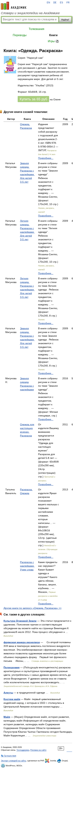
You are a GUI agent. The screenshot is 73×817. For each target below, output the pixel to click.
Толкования (36, 28)
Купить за (33, 99)
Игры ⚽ (53, 41)
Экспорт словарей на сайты (13, 761)
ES (61, 2)
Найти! (65, 19)
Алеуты (8, 692)
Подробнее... (45, 158)
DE (55, 2)
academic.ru (13, 6)
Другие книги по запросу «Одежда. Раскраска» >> (32, 608)
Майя (7, 716)
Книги (53, 35)
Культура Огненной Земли (20, 620)
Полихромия (11, 667)
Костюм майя (12, 699)
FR (67, 2)
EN (48, 2)
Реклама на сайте (38, 750)
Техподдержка (22, 750)
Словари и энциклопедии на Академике (30, 13)
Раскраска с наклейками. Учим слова (27, 566)
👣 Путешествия (8, 756)
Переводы (20, 35)
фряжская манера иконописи (22, 642)
